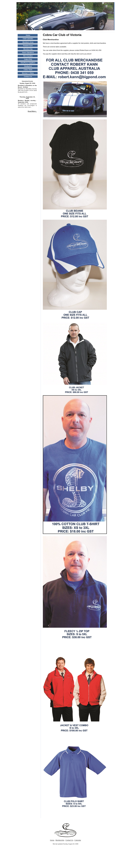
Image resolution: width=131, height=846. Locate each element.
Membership (60, 840)
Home (52, 840)
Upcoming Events (27, 81)
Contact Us (69, 840)
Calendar (77, 840)
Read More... (32, 111)
